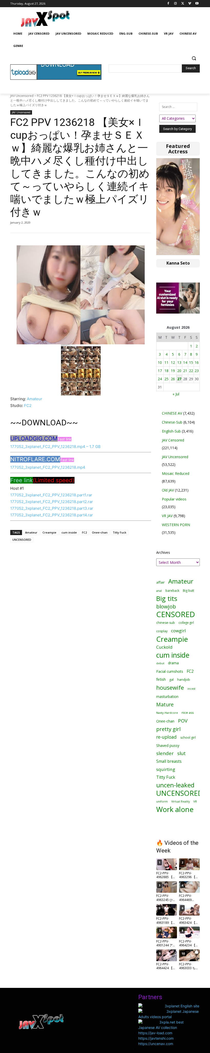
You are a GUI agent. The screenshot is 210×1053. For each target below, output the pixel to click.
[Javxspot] (45, 18)
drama (173, 662)
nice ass (188, 712)
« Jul (176, 394)
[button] (194, 58)
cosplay (161, 631)
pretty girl (168, 729)
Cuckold (164, 647)
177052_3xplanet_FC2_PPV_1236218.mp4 (47, 467)
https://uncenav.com (155, 1043)
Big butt (188, 590)
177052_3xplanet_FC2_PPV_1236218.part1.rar (51, 495)
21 (185, 370)
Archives (163, 552)
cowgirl (178, 630)
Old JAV (168, 490)
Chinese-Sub (172, 422)
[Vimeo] (190, 4)
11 (166, 362)
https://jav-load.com (155, 1033)
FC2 (28, 405)
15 (191, 362)
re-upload (166, 737)
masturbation (167, 696)
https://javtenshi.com (156, 1038)
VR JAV (167, 515)
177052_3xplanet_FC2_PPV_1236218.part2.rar (51, 501)
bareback (172, 590)
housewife (170, 687)
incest (191, 688)
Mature (165, 704)
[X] (183, 4)
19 (173, 370)
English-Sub (171, 431)
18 (166, 370)
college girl (186, 622)
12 (173, 362)
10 (160, 362)
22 (191, 370)
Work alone (175, 809)
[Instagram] (175, 4)
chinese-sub (165, 622)
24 (160, 378)
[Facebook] (168, 4)
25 (166, 378)
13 (179, 362)
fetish (161, 679)
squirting (165, 769)
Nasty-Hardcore (167, 713)
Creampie (49, 532)
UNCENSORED (21, 539)
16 (197, 362)
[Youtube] (197, 4)
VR (195, 801)
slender (165, 753)
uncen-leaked (175, 785)
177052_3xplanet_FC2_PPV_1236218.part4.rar (51, 515)
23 (197, 370)
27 (179, 378)
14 (185, 362)
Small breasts (169, 761)
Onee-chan (100, 532)
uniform (162, 801)
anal (159, 591)
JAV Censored (173, 440)
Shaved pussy (167, 745)
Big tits (166, 598)
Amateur (34, 398)
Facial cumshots (169, 671)
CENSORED (175, 614)
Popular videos (174, 499)
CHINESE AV (172, 413)
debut (160, 663)
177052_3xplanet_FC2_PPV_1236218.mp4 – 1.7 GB (55, 446)
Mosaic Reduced (175, 473)
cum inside (69, 532)
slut (181, 753)
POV (182, 720)
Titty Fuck (119, 532)
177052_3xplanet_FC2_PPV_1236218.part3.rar (51, 508)
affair (160, 582)
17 (160, 370)
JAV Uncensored (22, 96)
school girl (188, 737)
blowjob (166, 606)
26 (173, 378)
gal (171, 679)
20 (179, 370)
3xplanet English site (182, 1006)
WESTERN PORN (176, 524)
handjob (183, 679)
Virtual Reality (180, 801)
